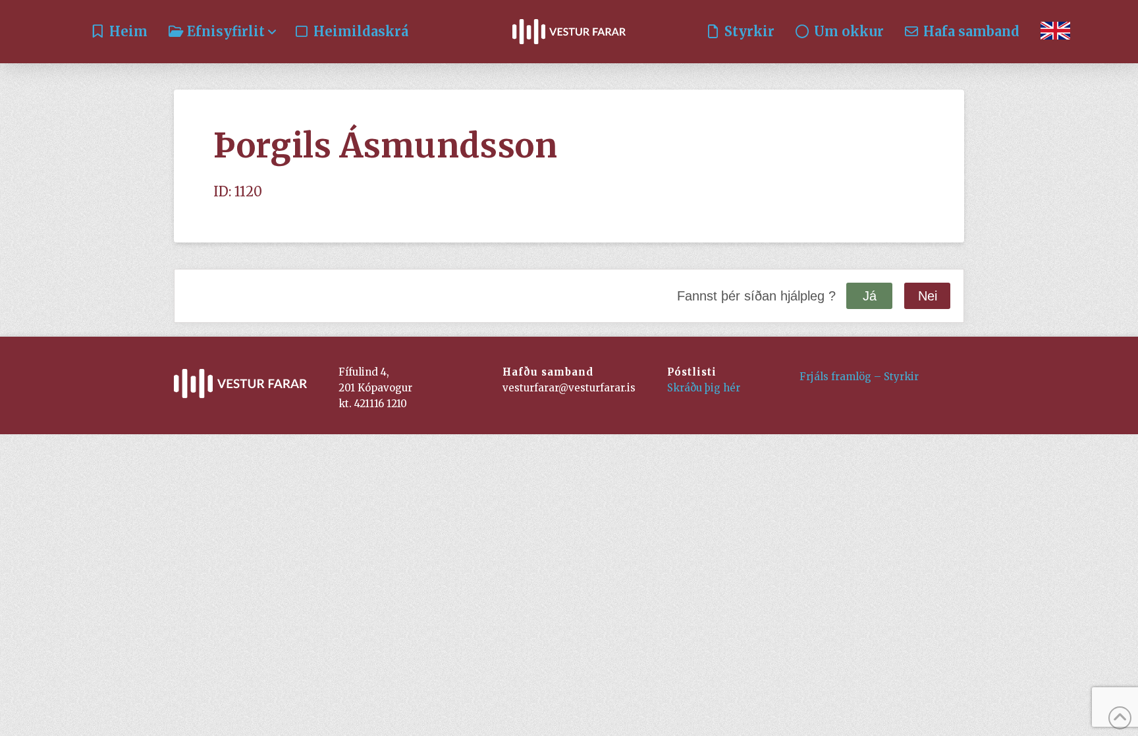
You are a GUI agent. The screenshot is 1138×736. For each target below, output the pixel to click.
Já (870, 296)
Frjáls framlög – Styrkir (859, 376)
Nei (927, 296)
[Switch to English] (1055, 31)
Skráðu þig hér (703, 388)
